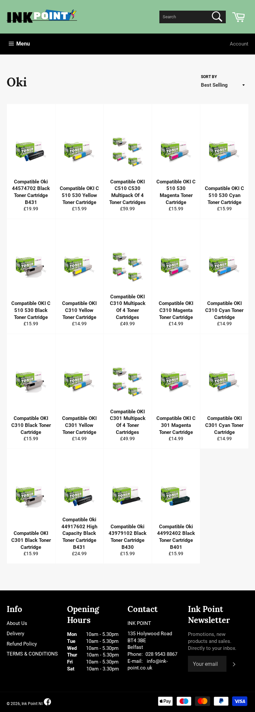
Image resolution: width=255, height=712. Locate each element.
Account (239, 44)
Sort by (209, 76)
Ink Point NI (32, 703)
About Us (17, 623)
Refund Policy (22, 644)
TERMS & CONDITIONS (32, 654)
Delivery (15, 634)
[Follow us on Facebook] (47, 702)
